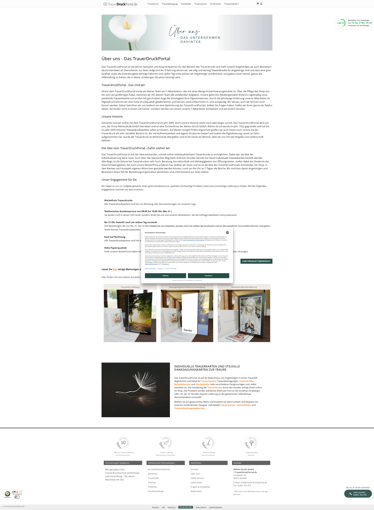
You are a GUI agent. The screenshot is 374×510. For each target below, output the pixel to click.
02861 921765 (244, 485)
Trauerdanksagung (170, 4)
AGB (163, 507)
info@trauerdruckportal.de (254, 482)
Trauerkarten (153, 4)
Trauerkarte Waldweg (130, 287)
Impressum (155, 507)
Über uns (195, 473)
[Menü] (21, 491)
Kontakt (194, 469)
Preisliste (152, 486)
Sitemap (152, 482)
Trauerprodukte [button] (230, 4)
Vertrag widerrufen (185, 507)
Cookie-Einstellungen (215, 507)
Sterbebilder (186, 4)
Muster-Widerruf (201, 507)
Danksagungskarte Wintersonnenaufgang (187, 287)
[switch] (17, 497)
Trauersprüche (201, 4)
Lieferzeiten (196, 482)
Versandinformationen (159, 469)
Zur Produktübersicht (256, 261)
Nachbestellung (155, 491)
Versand (236, 494)
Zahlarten (152, 473)
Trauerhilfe (153, 478)
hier (115, 269)
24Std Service (197, 478)
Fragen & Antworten (200, 486)
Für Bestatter (215, 4)
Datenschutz (171, 507)
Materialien (196, 491)
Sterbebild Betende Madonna (244, 287)
